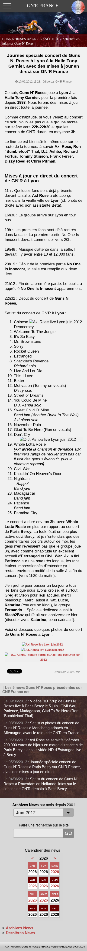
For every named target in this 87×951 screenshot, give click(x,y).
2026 (55, 872)
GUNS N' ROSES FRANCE (36, 946)
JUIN (55, 880)
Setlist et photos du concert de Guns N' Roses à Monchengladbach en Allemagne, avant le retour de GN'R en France (41, 728)
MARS (55, 865)
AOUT (43, 894)
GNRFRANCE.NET (62, 946)
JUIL (32, 894)
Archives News (19, 928)
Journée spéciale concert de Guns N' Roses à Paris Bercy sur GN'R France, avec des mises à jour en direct (42, 767)
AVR (32, 880)
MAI (44, 880)
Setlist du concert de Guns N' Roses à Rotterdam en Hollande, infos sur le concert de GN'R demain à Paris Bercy (40, 784)
